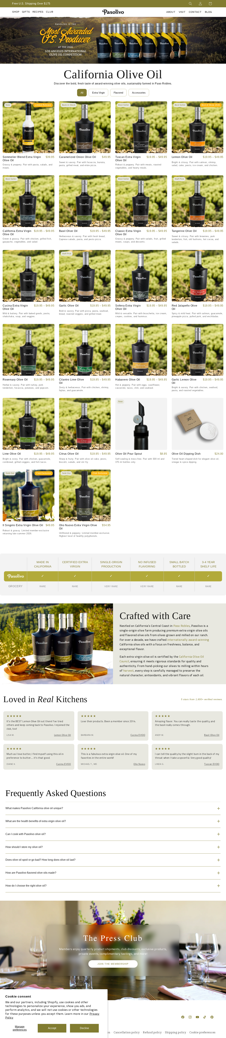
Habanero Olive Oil (127, 379)
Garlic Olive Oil (69, 305)
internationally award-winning (188, 639)
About (170, 11)
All (82, 92)
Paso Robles (181, 625)
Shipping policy (175, 1032)
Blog (208, 11)
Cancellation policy (126, 1032)
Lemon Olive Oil (182, 157)
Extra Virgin (98, 92)
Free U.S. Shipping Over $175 (31, 3)
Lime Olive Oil (12, 453)
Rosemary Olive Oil (15, 379)
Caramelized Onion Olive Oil (77, 157)
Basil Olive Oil (68, 231)
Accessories (139, 92)
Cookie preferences (202, 1032)
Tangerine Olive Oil (184, 231)
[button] (190, 3)
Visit (182, 11)
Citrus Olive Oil (69, 453)
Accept (52, 1028)
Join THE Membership (113, 964)
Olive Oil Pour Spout (128, 453)
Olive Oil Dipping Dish (186, 453)
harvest (128, 670)
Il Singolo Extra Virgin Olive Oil (23, 525)
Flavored (118, 92)
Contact (195, 11)
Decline (84, 1028)
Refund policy (152, 1032)
